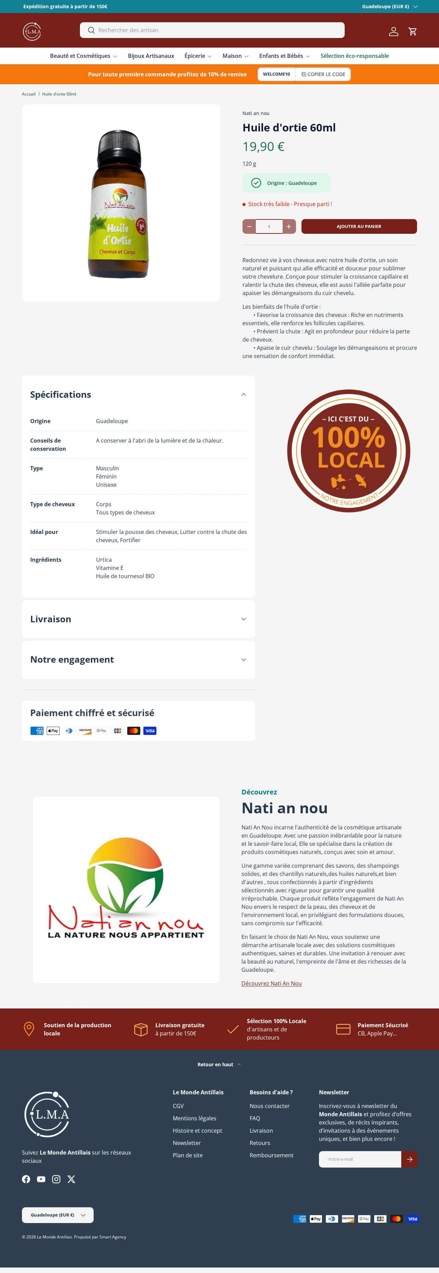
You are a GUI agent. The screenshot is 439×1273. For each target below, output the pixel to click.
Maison (232, 56)
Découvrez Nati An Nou (271, 983)
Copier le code (326, 74)
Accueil (29, 94)
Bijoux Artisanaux (151, 56)
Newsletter (187, 1143)
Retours (260, 1143)
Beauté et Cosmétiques (80, 56)
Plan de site (188, 1155)
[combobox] (212, 30)
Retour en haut (216, 1064)
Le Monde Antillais (54, 1237)
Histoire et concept (197, 1130)
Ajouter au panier (359, 226)
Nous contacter (270, 1106)
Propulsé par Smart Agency (100, 1237)
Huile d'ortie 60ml (59, 94)
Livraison (261, 1130)
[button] (412, 31)
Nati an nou (256, 113)
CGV (178, 1106)
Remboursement (272, 1155)
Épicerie (195, 56)
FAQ (255, 1118)
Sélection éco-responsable (355, 56)
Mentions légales (194, 1118)
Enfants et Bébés (281, 56)
